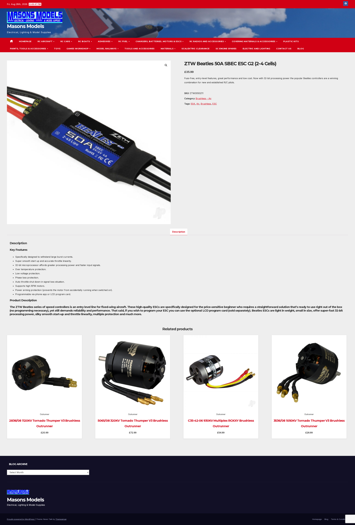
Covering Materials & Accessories (254, 41)
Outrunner (44, 414)
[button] (340, 45)
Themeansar (60, 519)
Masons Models (25, 26)
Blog (300, 48)
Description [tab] (178, 231)
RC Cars (65, 41)
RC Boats (84, 41)
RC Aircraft (45, 41)
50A (193, 103)
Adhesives (104, 41)
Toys (57, 48)
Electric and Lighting (256, 48)
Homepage (25, 41)
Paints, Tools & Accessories (28, 48)
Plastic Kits (291, 41)
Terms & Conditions (339, 519)
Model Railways (107, 48)
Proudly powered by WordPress (21, 519)
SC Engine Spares (226, 48)
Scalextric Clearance (196, 48)
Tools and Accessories (140, 48)
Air (197, 103)
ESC (214, 103)
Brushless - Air (203, 98)
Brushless (206, 103)
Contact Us (283, 48)
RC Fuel (123, 41)
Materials (167, 48)
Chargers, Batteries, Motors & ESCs (159, 41)
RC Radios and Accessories (207, 41)
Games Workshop (78, 48)
